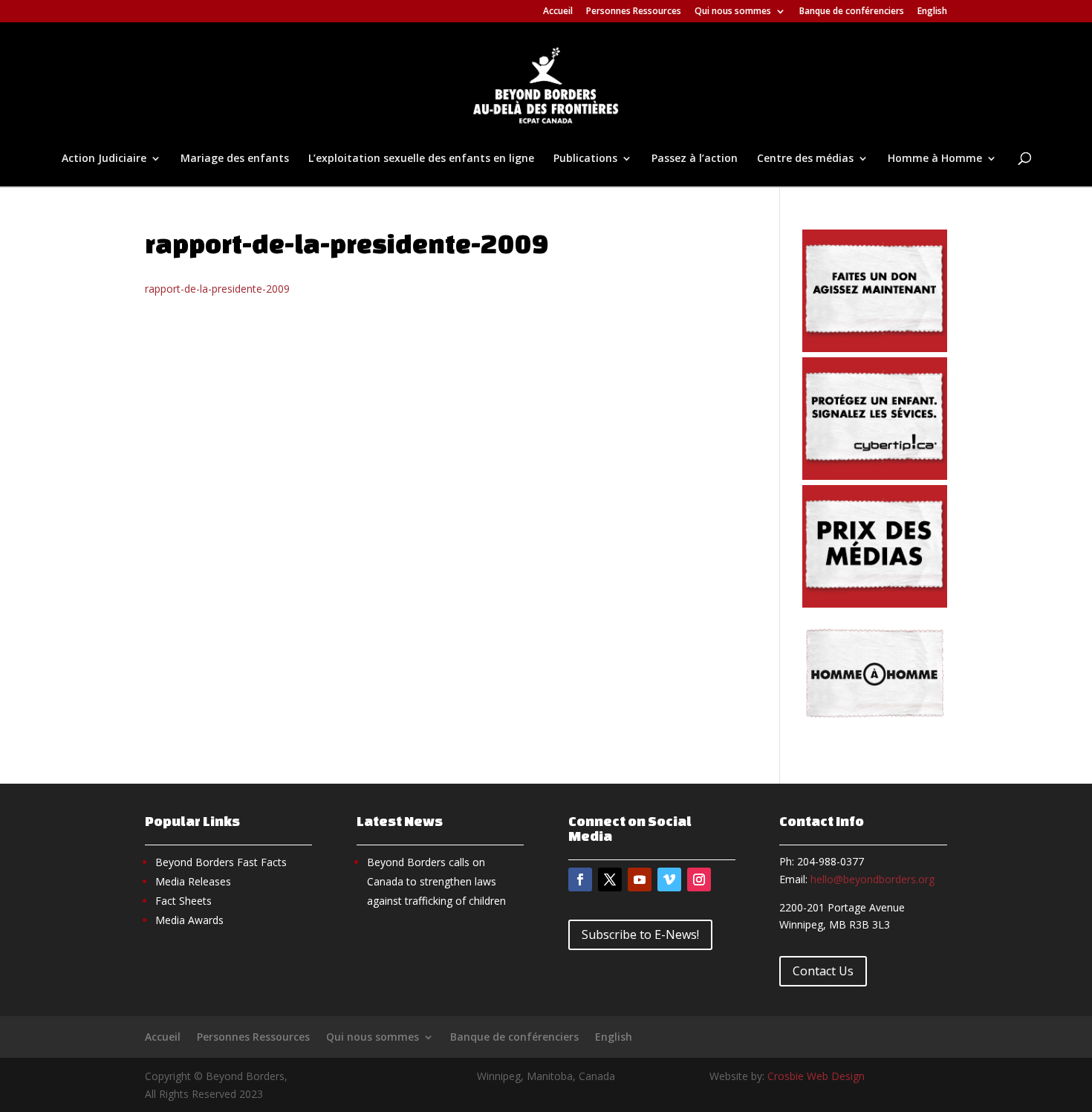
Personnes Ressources (633, 12)
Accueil (558, 12)
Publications (585, 159)
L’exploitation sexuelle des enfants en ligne (421, 159)
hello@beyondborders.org (872, 879)
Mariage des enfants (235, 159)
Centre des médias (805, 159)
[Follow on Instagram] (699, 879)
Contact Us (823, 971)
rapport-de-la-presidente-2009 (217, 289)
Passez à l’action (694, 159)
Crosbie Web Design (816, 1076)
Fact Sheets (183, 901)
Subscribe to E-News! (640, 934)
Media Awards (189, 920)
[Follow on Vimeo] (669, 879)
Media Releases (193, 881)
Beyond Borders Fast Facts (221, 862)
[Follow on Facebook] (580, 879)
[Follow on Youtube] (639, 879)
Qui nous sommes (733, 12)
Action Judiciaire (104, 159)
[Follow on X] (610, 879)
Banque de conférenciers (851, 12)
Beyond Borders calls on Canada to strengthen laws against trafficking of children (436, 881)
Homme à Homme (935, 159)
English (932, 12)
